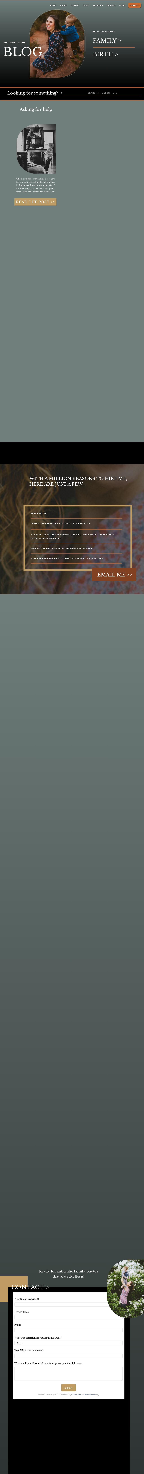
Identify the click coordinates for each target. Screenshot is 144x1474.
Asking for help (36, 109)
